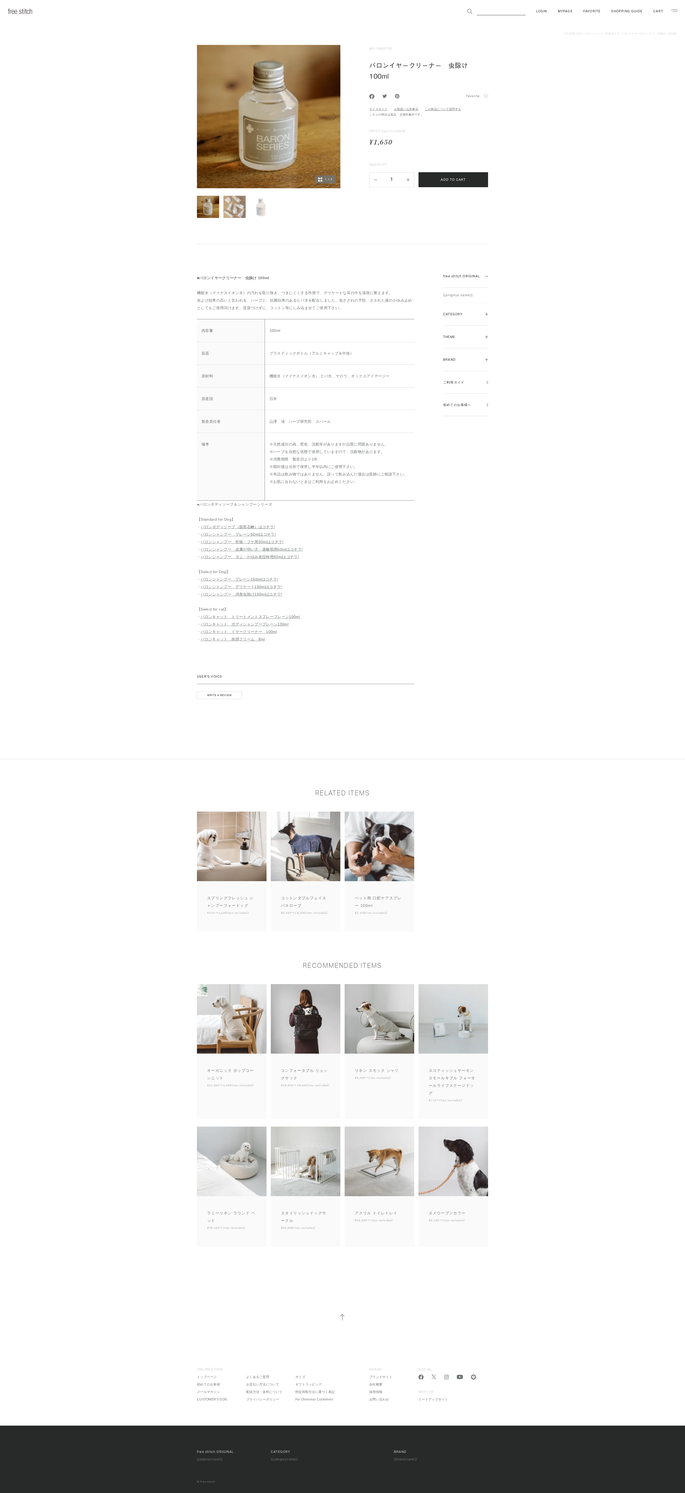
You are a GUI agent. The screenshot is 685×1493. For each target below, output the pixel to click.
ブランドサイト (380, 1377)
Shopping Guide (626, 11)
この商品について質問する (443, 109)
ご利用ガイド (453, 382)
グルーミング (594, 33)
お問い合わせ (379, 1399)
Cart (658, 11)
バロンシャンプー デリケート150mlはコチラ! (241, 587)
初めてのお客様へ (457, 405)
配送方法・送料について (264, 1392)
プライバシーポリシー (262, 1399)
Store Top (574, 33)
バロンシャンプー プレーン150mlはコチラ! (239, 579)
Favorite (592, 11)
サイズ (300, 1377)
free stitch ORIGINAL (461, 276)
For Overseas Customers (314, 1399)
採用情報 (375, 1392)
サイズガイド (378, 109)
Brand (449, 359)
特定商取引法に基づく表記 (315, 1392)
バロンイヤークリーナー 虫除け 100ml (650, 33)
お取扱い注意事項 (406, 109)
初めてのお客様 (208, 1384)
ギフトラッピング (308, 1384)
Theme (449, 337)
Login (541, 11)
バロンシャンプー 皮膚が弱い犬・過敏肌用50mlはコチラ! (252, 549)
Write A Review (219, 695)
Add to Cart (453, 179)
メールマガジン (208, 1392)
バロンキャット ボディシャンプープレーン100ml (244, 624)
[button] (376, 179)
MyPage (565, 11)
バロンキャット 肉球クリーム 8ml (233, 639)
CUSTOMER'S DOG (212, 1399)
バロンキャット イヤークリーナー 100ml (239, 632)
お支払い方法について (262, 1384)
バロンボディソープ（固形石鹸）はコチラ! (238, 527)
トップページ (207, 1377)
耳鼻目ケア (612, 33)
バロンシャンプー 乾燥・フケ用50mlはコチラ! (242, 542)
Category (453, 314)
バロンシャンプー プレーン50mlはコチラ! (238, 534)
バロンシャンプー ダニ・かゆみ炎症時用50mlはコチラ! (250, 557)
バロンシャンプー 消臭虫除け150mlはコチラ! (241, 594)
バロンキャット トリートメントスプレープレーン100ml (250, 617)
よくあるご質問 (257, 1377)
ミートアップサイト (433, 1399)
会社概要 (375, 1384)
